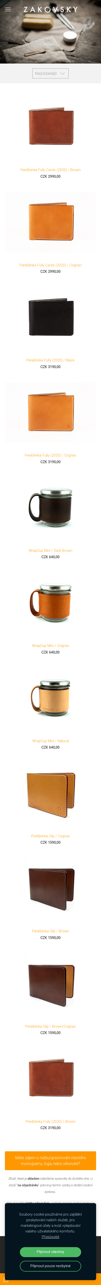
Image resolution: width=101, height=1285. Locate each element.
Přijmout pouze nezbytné (50, 1266)
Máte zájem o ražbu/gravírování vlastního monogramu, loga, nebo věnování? (50, 1160)
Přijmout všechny (50, 1252)
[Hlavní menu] (8, 9)
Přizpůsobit (50, 1237)
